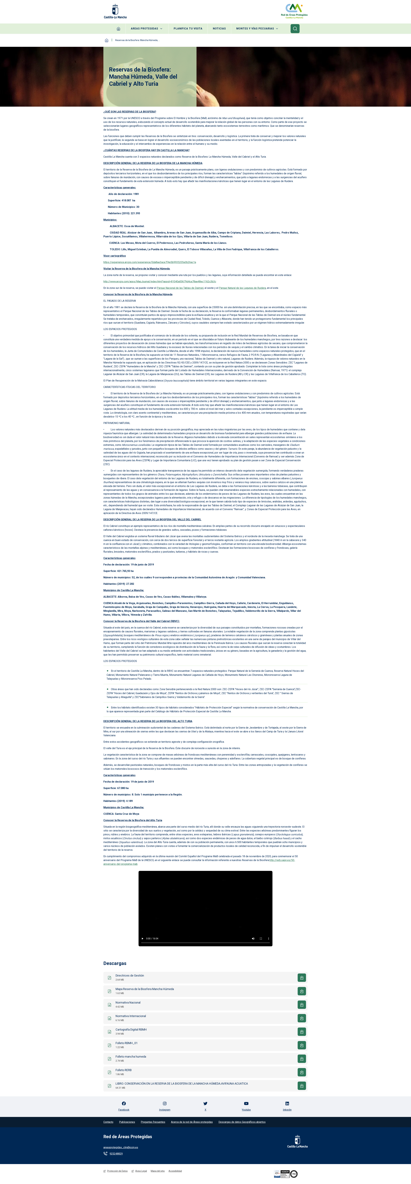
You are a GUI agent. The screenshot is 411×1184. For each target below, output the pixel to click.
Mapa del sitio (158, 1171)
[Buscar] (295, 28)
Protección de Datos (117, 1171)
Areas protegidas (144, 28)
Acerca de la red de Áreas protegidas (192, 1122)
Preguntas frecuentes (153, 1122)
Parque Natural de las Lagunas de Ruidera (242, 287)
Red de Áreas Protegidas (127, 1136)
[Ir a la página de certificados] (290, 1174)
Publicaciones (127, 1122)
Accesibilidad (175, 1171)
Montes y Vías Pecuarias (255, 28)
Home (118, 28)
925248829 (116, 1153)
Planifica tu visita (188, 28)
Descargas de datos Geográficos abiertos (242, 1122)
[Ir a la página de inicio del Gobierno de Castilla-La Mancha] (115, 11)
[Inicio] (294, 11)
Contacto (108, 1122)
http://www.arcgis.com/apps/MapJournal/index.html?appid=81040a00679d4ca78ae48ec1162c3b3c (159, 281)
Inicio (107, 40)
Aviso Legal (141, 1171)
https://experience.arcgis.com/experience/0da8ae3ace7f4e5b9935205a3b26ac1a (149, 262)
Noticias (219, 28)
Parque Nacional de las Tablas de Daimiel (180, 287)
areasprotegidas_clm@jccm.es (120, 1147)
